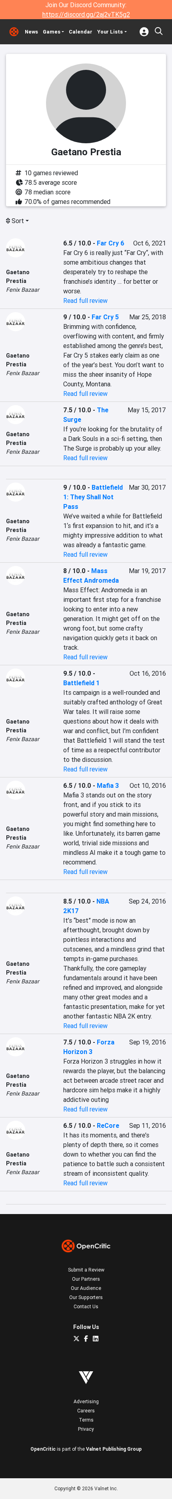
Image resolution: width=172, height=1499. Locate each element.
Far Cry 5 (105, 317)
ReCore (108, 1125)
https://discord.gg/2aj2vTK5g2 (86, 14)
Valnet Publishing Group (114, 1449)
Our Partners (86, 1279)
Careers (86, 1411)
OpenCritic (43, 1449)
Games (51, 31)
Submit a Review (86, 1270)
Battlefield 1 (81, 683)
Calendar (80, 31)
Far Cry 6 (110, 243)
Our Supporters (86, 1297)
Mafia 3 (108, 785)
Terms (86, 1420)
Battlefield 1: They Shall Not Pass (93, 496)
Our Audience (86, 1288)
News (31, 31)
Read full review (85, 301)
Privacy (86, 1429)
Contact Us (86, 1306)
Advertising (86, 1401)
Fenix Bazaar (22, 289)
